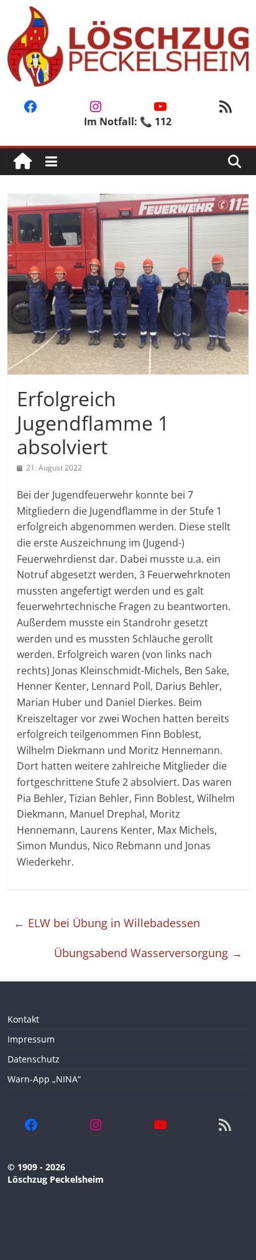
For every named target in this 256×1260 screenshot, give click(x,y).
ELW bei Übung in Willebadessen (107, 922)
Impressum (31, 1039)
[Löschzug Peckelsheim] (22, 161)
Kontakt (23, 1019)
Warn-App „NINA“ (44, 1079)
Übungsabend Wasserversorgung (148, 952)
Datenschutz (33, 1059)
